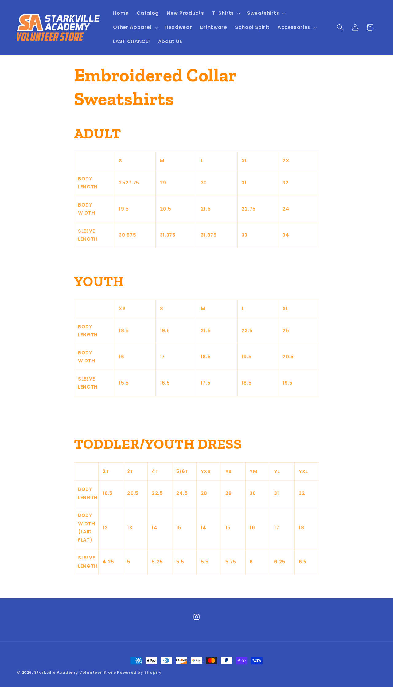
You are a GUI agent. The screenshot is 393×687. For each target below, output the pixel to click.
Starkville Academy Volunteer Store (75, 672)
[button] (225, 13)
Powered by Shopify (139, 672)
